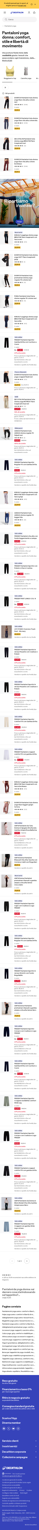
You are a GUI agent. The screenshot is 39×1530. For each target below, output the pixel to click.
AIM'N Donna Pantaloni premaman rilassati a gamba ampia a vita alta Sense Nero (25, 1008)
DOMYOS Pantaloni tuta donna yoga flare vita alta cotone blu (26, 119)
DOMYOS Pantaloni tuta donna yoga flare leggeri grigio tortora (26, 805)
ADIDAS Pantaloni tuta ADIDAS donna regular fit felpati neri (24, 433)
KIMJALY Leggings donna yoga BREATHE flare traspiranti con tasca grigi (26, 494)
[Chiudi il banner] (35, 4)
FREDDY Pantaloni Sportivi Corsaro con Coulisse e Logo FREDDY (25, 1031)
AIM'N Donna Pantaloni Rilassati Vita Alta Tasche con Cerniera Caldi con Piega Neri (26, 860)
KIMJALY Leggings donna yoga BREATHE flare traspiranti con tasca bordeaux (26, 784)
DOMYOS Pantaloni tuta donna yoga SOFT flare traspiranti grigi (26, 257)
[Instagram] (18, 1428)
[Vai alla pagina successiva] (26, 1261)
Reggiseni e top (10, 78)
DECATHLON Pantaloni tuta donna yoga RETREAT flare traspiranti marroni (24, 401)
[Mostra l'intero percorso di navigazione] (3, 26)
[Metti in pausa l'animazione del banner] (31, 4)
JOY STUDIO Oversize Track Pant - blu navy (25, 630)
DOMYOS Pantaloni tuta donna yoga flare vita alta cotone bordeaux (26, 161)
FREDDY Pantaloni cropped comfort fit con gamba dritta (25, 753)
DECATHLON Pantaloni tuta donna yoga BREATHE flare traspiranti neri (24, 141)
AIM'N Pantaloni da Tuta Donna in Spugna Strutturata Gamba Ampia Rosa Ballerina (25, 828)
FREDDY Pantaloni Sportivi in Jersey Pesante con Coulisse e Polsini (26, 652)
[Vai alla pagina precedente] (12, 1261)
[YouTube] (13, 1428)
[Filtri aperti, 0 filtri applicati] (5, 87)
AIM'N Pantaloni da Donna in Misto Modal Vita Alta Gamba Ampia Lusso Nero (25, 1203)
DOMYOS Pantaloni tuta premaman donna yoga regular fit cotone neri (23, 278)
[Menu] (4, 12)
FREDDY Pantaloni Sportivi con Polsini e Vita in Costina (26, 567)
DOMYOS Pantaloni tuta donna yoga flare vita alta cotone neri (26, 100)
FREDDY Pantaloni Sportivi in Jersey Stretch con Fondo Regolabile (25, 973)
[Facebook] (4, 1428)
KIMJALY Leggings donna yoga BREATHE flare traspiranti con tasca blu (26, 319)
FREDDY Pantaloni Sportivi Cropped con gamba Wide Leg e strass (24, 1226)
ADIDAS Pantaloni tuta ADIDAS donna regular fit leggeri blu (24, 515)
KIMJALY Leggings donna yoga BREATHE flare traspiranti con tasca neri (26, 237)
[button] (37, 357)
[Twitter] (8, 1428)
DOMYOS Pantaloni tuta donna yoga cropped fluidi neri (26, 376)
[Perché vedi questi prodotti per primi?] (3, 93)
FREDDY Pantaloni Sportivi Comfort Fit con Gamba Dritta (25, 720)
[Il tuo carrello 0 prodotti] (34, 12)
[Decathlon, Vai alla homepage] (16, 12)
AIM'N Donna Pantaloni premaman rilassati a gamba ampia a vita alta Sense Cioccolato (25, 881)
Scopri (19, 221)
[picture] (6, 103)
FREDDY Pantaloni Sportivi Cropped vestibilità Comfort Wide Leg (25, 1100)
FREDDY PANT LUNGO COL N (25, 598)
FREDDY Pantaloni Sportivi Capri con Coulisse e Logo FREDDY (24, 906)
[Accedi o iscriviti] (29, 12)
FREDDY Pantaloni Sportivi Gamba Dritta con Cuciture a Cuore (25, 342)
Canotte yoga (26, 78)
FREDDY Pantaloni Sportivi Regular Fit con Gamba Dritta (25, 463)
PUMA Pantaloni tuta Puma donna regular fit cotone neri (25, 297)
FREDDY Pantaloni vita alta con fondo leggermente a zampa (26, 537)
